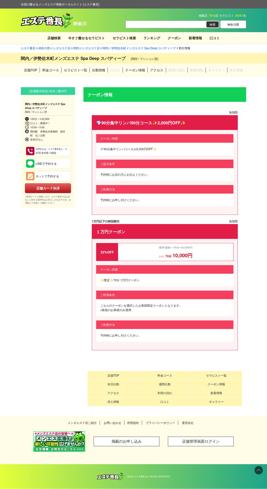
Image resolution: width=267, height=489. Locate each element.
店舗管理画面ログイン (201, 441)
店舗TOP (30, 70)
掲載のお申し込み (127, 441)
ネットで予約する (47, 176)
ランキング (152, 37)
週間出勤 (165, 384)
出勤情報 (98, 70)
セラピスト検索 (124, 37)
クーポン (174, 37)
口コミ (215, 37)
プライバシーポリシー (160, 423)
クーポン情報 (135, 70)
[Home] (110, 475)
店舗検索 (54, 37)
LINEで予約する (46, 163)
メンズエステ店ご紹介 (82, 423)
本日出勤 (113, 384)
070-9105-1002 (51, 151)
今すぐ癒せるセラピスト (86, 37)
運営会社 (188, 423)
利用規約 (133, 423)
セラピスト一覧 (75, 70)
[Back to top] (258, 470)
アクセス (156, 70)
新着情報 (195, 37)
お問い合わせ (112, 423)
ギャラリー (216, 402)
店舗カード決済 (48, 188)
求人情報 (113, 402)
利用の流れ (164, 393)
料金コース (50, 70)
